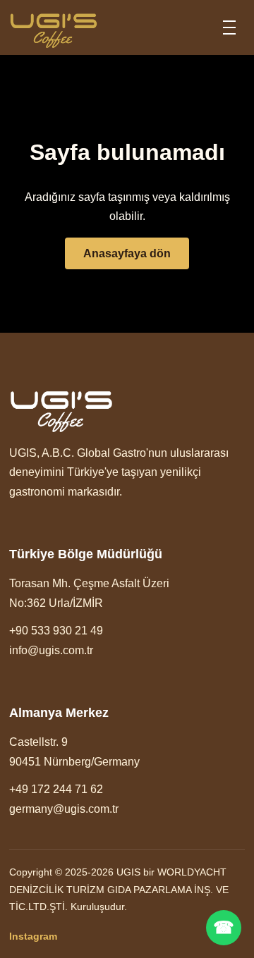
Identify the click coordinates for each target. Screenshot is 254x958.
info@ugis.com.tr (51, 650)
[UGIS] (53, 28)
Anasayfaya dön (127, 253)
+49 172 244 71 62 (56, 789)
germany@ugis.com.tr (64, 809)
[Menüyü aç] (229, 27)
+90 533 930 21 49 (56, 631)
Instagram (33, 936)
